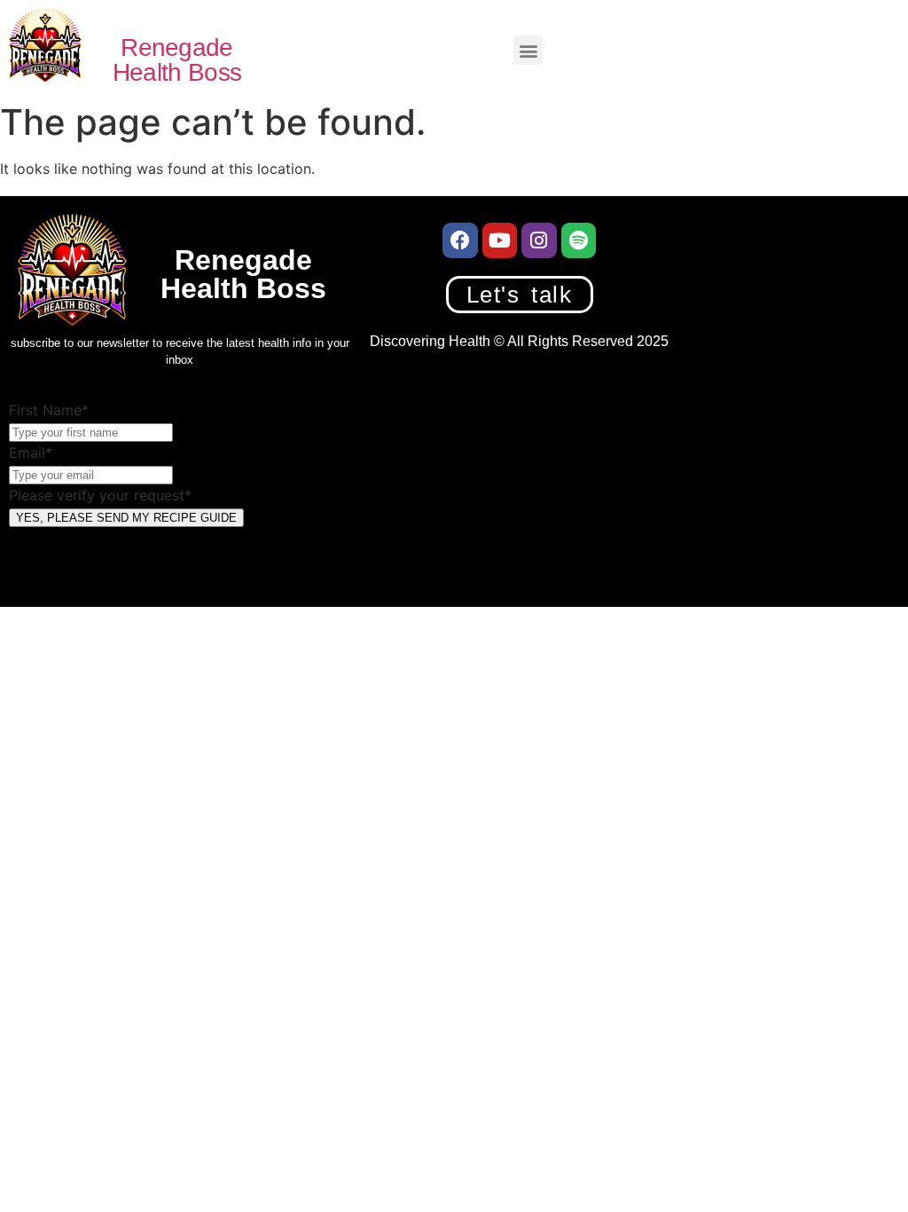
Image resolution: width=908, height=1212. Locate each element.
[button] (528, 50)
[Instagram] (539, 240)
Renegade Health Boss (177, 60)
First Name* (49, 410)
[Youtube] (500, 240)
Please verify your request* (100, 495)
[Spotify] (579, 240)
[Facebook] (460, 240)
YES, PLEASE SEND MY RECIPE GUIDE (126, 517)
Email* (30, 452)
